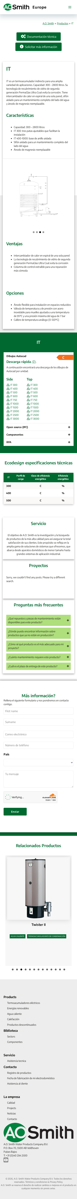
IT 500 (13, 392)
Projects (11, 1108)
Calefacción (13, 1019)
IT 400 (14, 388)
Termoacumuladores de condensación (46, 959)
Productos (62, 23)
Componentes (14, 1041)
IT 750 (13, 399)
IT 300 (13, 384)
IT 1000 (14, 403)
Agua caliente (17, 959)
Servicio (9, 1055)
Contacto (10, 1067)
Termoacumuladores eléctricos (23, 1002)
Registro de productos (19, 1072)
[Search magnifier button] (66, 591)
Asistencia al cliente (17, 1083)
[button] (34, 232)
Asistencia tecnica (16, 1060)
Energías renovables (18, 1008)
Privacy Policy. (56, 1182)
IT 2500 (14, 414)
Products (10, 997)
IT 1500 (14, 407)
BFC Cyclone (38, 948)
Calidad (11, 1102)
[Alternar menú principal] (69, 7)
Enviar (15, 811)
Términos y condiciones (36, 1182)
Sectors (11, 1036)
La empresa (12, 1097)
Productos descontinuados (21, 1024)
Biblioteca (11, 1030)
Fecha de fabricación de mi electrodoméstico (31, 1078)
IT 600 (14, 396)
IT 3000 (14, 418)
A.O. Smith (48, 23)
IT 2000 (14, 411)
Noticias (11, 1113)
